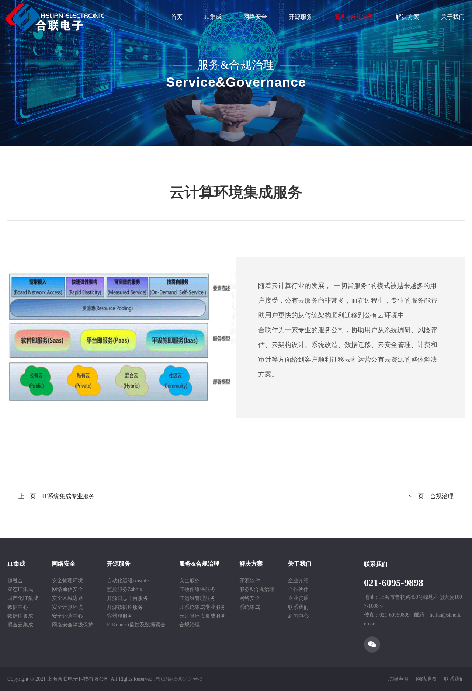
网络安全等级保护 (72, 625)
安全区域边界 (67, 598)
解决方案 (407, 17)
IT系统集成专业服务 (202, 607)
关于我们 (453, 17)
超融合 (15, 580)
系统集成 (249, 607)
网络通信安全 (67, 589)
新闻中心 (298, 616)
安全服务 (189, 580)
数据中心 (17, 607)
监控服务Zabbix (124, 589)
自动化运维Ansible (128, 580)
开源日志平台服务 (127, 598)
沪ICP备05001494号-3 (178, 679)
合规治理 (189, 625)
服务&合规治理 (354, 17)
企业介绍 (298, 580)
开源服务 (300, 17)
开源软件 (249, 580)
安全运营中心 (67, 616)
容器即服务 (120, 616)
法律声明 (398, 679)
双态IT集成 (20, 589)
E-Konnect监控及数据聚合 (136, 625)
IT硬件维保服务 (197, 589)
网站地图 (426, 679)
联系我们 (298, 607)
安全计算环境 (67, 607)
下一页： (430, 496)
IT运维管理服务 (197, 598)
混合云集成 (20, 625)
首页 (177, 17)
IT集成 (213, 17)
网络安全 (255, 17)
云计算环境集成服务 (202, 616)
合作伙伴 (298, 589)
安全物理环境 (67, 580)
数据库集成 (20, 616)
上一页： (56, 496)
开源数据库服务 (125, 607)
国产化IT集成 (22, 598)
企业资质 (298, 598)
